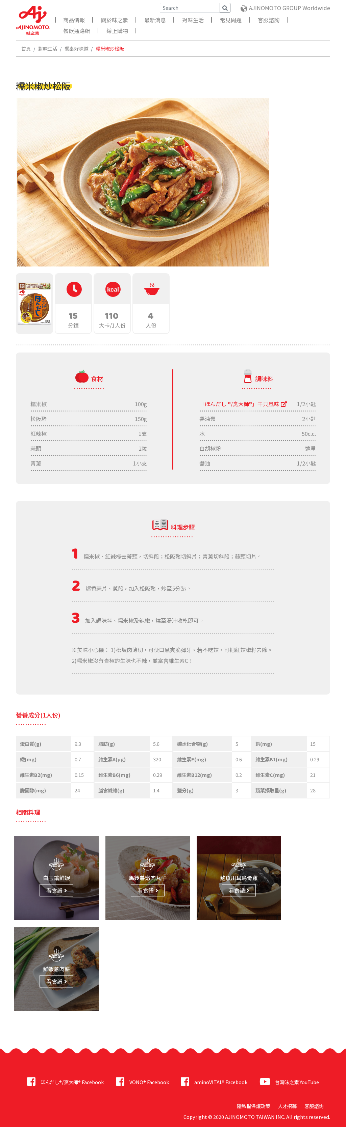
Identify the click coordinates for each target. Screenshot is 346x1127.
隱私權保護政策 (253, 1105)
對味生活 (193, 20)
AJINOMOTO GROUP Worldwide (289, 8)
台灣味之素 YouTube (297, 1082)
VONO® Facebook (149, 1082)
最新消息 (155, 20)
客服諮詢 (268, 20)
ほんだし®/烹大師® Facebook (72, 1082)
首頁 (26, 48)
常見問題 (231, 20)
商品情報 (74, 20)
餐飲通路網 (76, 31)
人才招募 (287, 1105)
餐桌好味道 (76, 48)
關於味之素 (114, 20)
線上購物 (117, 31)
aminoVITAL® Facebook (220, 1082)
